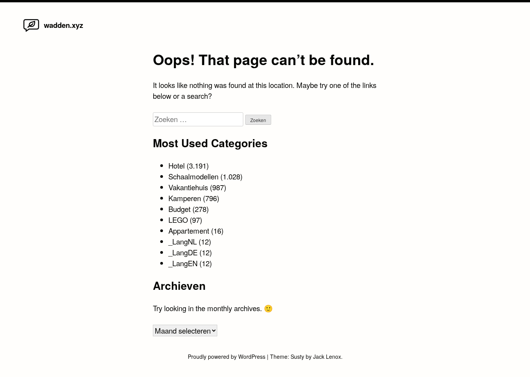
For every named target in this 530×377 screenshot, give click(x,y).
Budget (179, 209)
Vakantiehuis (188, 187)
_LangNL (182, 241)
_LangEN (182, 263)
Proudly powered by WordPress (227, 356)
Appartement (188, 231)
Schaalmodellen (193, 176)
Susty (297, 356)
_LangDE (182, 252)
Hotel (176, 165)
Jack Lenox (327, 356)
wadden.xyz (63, 25)
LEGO (178, 220)
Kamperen (184, 198)
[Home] (31, 31)
